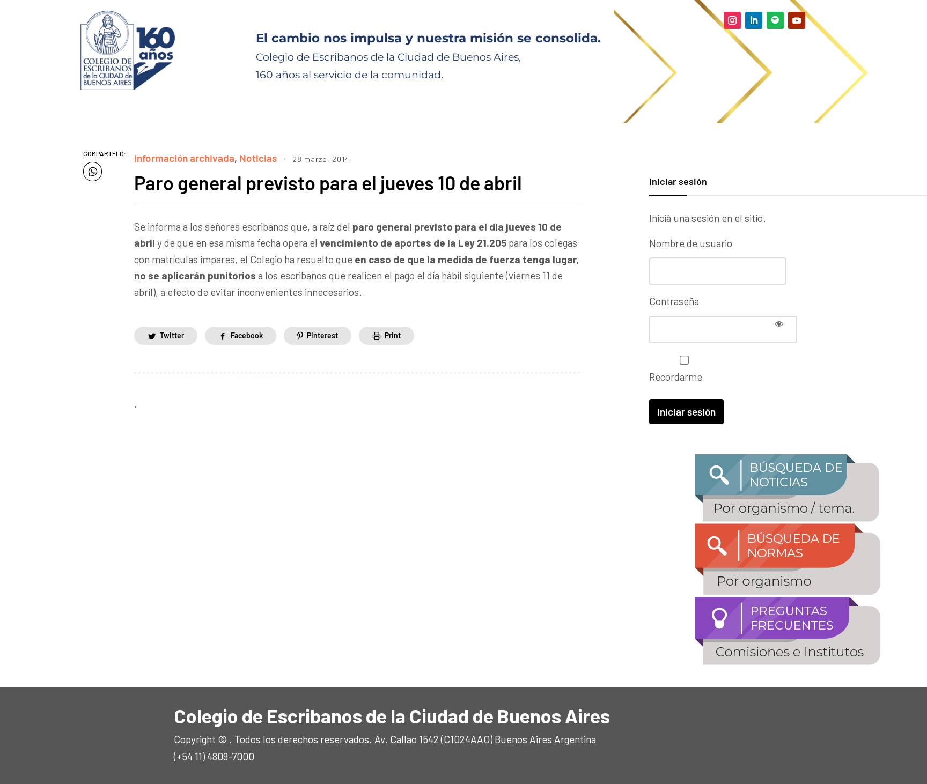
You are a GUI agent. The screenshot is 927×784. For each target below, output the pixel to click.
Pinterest (322, 335)
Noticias (258, 158)
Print (393, 335)
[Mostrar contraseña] (778, 323)
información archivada (184, 158)
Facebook (247, 335)
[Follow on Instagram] (732, 20)
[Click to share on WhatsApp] (92, 171)
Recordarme (675, 377)
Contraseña (674, 301)
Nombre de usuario (690, 243)
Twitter (172, 335)
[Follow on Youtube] (796, 20)
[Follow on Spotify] (775, 20)
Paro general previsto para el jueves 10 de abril (328, 182)
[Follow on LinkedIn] (753, 20)
